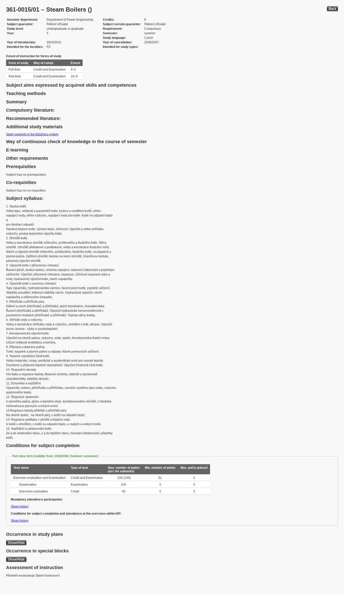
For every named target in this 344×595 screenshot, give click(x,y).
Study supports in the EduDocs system (32, 134)
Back (332, 9)
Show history (19, 506)
